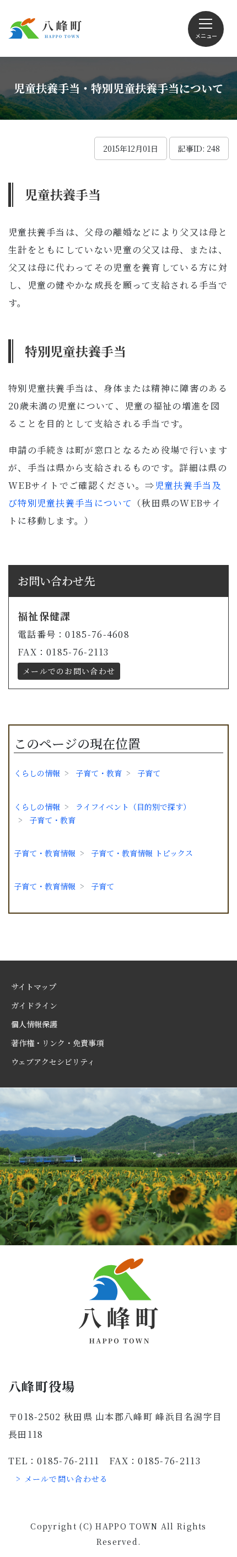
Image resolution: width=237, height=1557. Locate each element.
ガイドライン (34, 1005)
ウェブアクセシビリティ (53, 1061)
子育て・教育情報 (45, 853)
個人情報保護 (34, 1024)
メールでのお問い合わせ (69, 670)
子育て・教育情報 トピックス (142, 853)
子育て (148, 772)
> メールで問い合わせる (62, 1478)
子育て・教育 (99, 772)
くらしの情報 (37, 772)
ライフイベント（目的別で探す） (133, 806)
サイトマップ (33, 986)
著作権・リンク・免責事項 (57, 1042)
